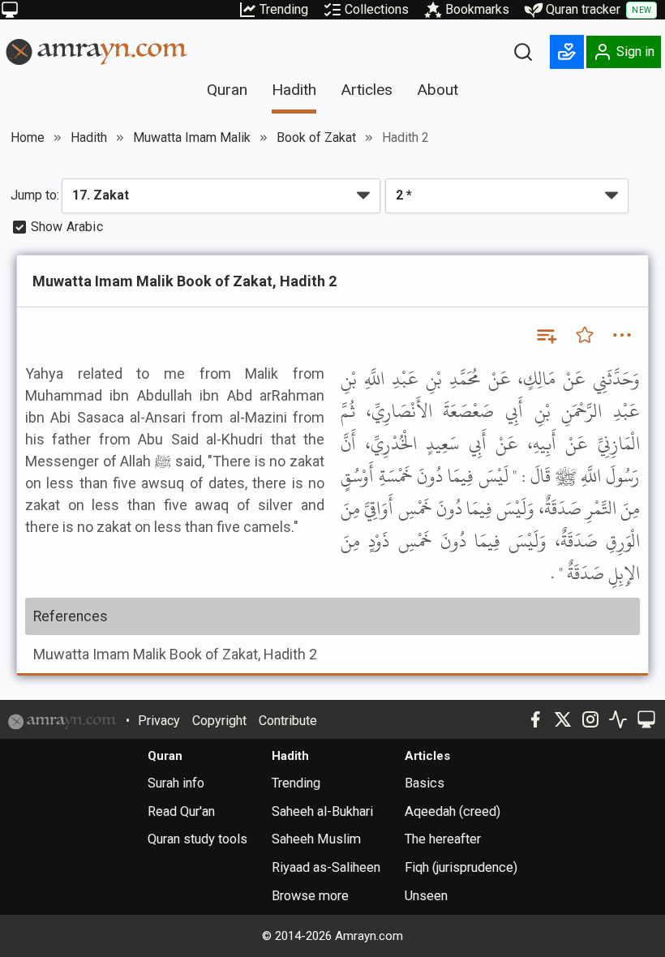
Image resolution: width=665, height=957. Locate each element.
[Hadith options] (622, 335)
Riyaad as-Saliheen (326, 867)
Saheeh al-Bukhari (322, 811)
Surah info (176, 783)
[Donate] (567, 52)
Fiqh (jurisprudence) (461, 867)
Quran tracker (598, 9)
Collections (377, 9)
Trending (284, 9)
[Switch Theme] (9, 9)
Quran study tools (197, 839)
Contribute (288, 720)
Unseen (426, 895)
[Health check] (618, 719)
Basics (424, 783)
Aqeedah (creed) (452, 811)
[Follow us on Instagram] (590, 719)
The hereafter (443, 839)
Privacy (159, 720)
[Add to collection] (545, 334)
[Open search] (523, 52)
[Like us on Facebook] (535, 719)
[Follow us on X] (563, 719)
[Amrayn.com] (97, 50)
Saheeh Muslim (316, 839)
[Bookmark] (585, 335)
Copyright (219, 720)
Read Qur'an (181, 811)
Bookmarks (477, 9)
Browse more (310, 895)
